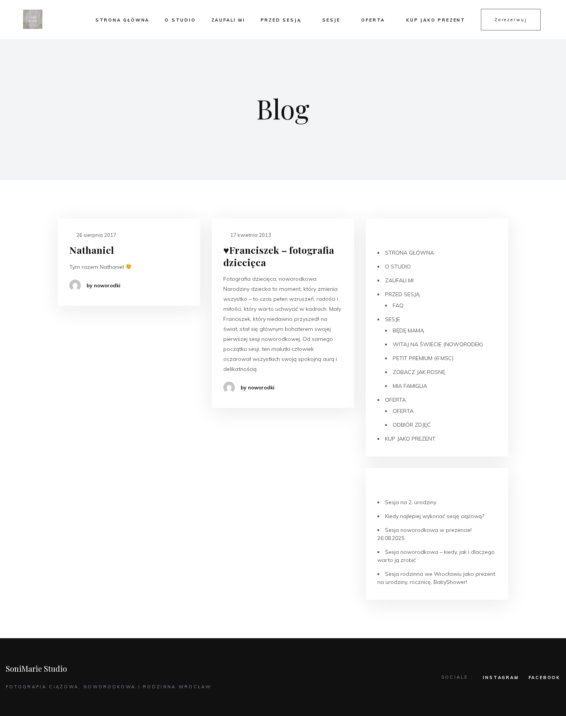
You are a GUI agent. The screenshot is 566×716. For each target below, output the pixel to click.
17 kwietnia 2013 (250, 235)
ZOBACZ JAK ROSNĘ (419, 372)
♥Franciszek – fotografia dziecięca (278, 256)
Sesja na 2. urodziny (410, 502)
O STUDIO (180, 20)
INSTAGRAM (501, 677)
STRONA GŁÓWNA (122, 20)
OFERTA (373, 20)
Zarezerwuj (510, 19)
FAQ (398, 305)
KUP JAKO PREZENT (436, 20)
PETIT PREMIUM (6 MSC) (423, 358)
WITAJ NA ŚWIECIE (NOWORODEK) (438, 344)
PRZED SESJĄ (281, 20)
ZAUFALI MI (228, 20)
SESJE (331, 20)
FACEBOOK (544, 677)
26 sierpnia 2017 (95, 235)
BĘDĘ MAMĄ (408, 330)
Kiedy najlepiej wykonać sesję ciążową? (434, 516)
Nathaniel (91, 250)
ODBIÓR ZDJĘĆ (412, 424)
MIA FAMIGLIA (410, 385)
